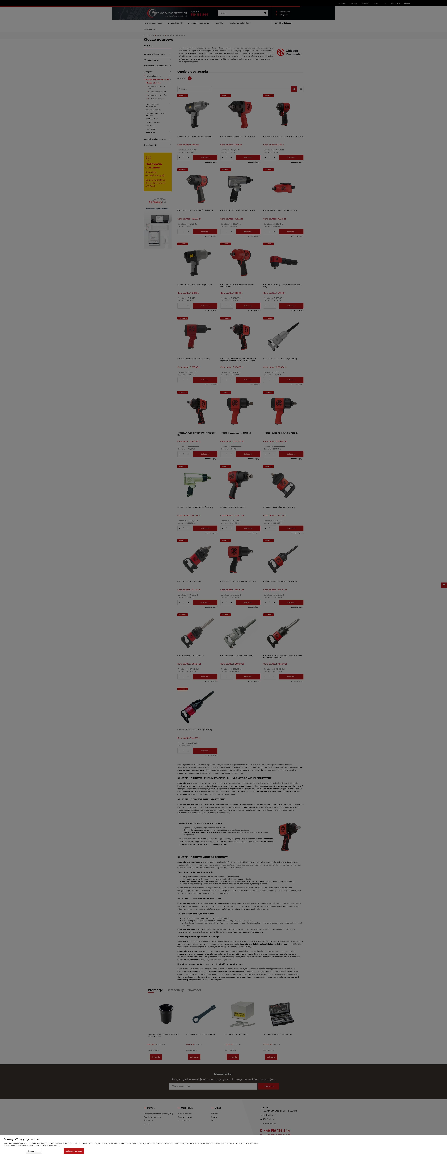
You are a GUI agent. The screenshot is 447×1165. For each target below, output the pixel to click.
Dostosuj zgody (33, 1151)
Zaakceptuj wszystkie (74, 1151)
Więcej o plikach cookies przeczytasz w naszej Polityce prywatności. (31, 1145)
